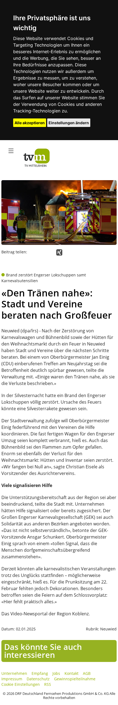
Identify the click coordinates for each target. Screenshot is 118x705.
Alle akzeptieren (30, 122)
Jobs (56, 673)
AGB (87, 673)
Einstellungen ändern (69, 122)
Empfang (40, 673)
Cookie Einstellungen (20, 684)
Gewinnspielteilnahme (74, 678)
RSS (47, 684)
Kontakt (71, 673)
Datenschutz (38, 678)
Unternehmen (14, 673)
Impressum (11, 678)
